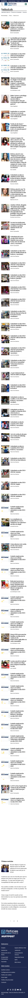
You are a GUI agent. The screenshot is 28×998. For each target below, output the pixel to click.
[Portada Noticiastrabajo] (14, 932)
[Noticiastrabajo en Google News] (20, 989)
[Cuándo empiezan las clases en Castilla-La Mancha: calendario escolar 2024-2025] (5, 625)
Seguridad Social (19, 957)
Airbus (22, 1)
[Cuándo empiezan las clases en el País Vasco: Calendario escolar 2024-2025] (5, 572)
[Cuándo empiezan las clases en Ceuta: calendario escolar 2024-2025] (5, 535)
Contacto (3, 982)
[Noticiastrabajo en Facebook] (8, 989)
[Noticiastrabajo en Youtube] (18, 989)
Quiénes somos (5, 970)
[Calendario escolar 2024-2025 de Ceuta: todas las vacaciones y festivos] (5, 266)
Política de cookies (6, 975)
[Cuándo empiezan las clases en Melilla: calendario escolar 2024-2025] (5, 510)
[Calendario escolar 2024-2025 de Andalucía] (5, 498)
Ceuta (18, 1)
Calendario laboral (5, 12)
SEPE (16, 960)
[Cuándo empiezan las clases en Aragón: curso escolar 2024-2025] (5, 802)
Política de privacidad (7, 980)
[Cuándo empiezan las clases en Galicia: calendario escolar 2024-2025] (5, 689)
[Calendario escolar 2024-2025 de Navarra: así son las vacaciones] (5, 302)
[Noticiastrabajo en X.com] (10, 989)
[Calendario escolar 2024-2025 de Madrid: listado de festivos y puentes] (5, 327)
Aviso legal (4, 977)
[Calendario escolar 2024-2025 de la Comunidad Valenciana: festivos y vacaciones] (5, 363)
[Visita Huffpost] (26, 4)
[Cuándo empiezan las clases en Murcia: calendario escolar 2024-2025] (5, 613)
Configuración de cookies (8, 972)
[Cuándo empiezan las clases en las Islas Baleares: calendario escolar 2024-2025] (5, 714)
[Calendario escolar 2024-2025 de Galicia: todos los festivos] (5, 339)
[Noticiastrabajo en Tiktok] (15, 989)
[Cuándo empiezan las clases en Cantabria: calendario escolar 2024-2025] (5, 702)
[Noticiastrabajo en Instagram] (13, 989)
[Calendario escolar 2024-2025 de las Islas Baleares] (5, 461)
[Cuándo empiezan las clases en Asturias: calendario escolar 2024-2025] (5, 777)
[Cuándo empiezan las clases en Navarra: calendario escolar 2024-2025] (5, 600)
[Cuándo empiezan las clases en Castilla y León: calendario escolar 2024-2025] (5, 677)
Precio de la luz (11, 1)
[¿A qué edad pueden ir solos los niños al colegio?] (5, 376)
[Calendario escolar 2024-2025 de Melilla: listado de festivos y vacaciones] (5, 254)
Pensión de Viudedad (16, 12)
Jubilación (17, 950)
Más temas (18, 962)
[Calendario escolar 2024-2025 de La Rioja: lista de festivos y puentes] (5, 278)
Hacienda (3, 961)
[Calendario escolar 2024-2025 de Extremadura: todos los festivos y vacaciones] (5, 351)
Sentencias (4, 950)
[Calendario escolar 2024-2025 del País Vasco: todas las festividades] (5, 290)
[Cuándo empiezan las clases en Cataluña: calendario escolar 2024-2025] (5, 764)
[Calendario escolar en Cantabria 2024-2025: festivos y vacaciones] (5, 449)
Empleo (3, 948)
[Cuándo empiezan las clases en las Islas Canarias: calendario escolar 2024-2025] (5, 727)
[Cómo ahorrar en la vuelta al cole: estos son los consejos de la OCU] (5, 547)
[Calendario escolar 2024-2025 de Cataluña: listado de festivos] (5, 388)
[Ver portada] (10, 4)
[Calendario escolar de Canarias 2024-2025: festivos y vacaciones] (5, 425)
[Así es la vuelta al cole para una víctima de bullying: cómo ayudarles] (5, 437)
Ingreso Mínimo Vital (20, 948)
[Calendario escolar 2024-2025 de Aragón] (5, 486)
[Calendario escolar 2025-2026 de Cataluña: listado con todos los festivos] (5, 69)
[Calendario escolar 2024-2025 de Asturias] (5, 474)
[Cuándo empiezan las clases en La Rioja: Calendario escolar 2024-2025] (5, 559)
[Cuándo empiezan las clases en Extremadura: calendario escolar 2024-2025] (5, 652)
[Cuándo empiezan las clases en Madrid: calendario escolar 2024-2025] (5, 752)
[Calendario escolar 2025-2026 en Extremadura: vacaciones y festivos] (5, 57)
